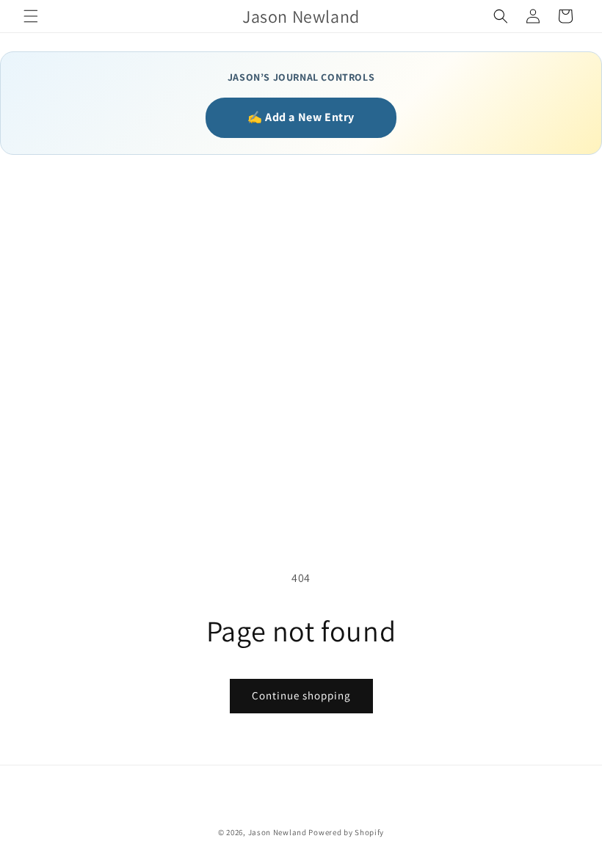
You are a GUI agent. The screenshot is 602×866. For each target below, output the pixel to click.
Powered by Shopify (346, 832)
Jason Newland (277, 832)
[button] (31, 16)
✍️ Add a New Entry (301, 117)
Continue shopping (301, 695)
